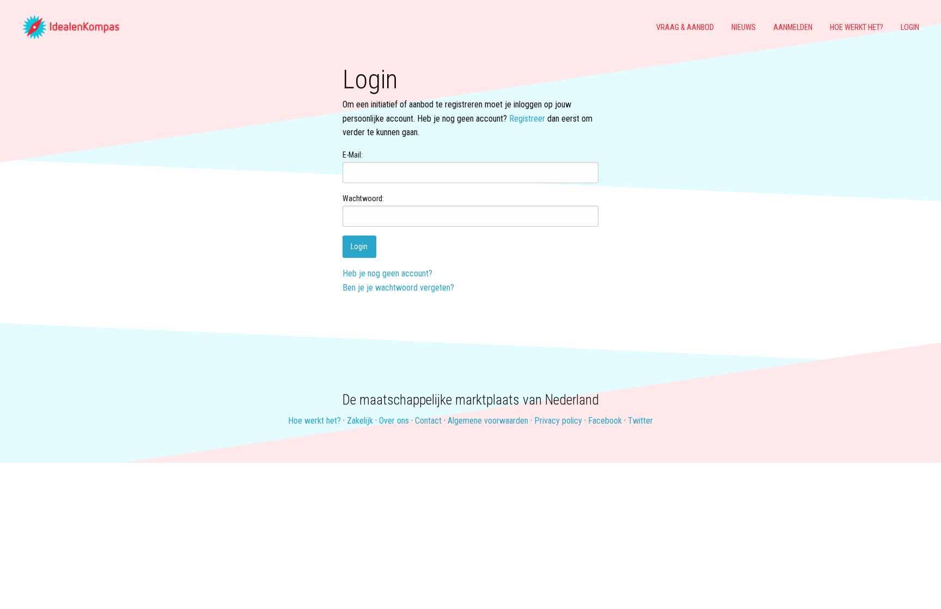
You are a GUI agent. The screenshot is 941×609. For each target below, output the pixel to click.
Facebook (605, 420)
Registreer (527, 118)
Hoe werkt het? (856, 27)
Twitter (640, 420)
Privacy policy (558, 420)
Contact (428, 420)
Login (910, 27)
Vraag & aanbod (685, 27)
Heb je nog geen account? (387, 273)
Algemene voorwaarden (488, 420)
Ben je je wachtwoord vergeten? (398, 287)
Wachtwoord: (363, 198)
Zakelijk (360, 420)
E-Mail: (353, 154)
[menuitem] (75, 27)
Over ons (394, 420)
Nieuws (743, 27)
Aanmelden (792, 27)
